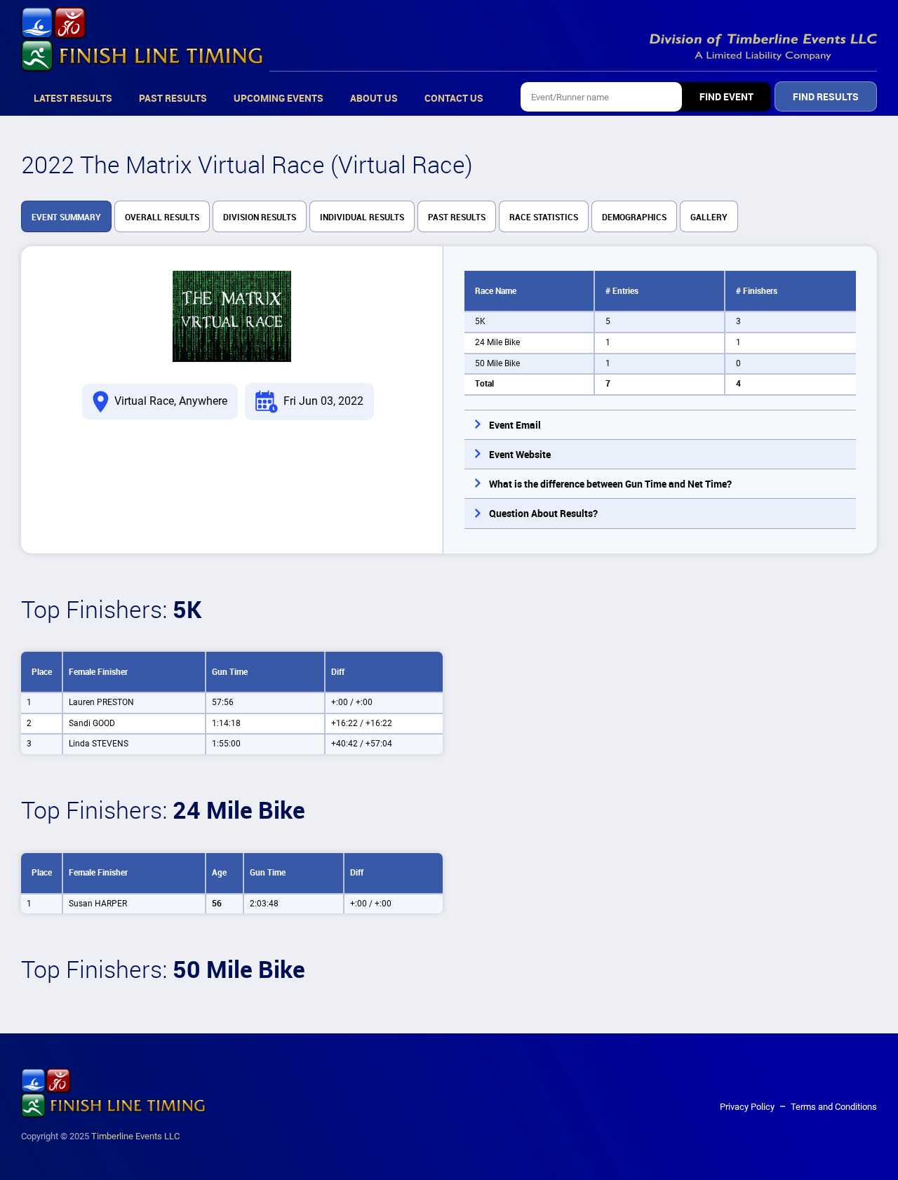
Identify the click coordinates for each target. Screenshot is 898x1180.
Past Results (173, 98)
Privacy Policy (747, 1106)
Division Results (259, 217)
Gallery (709, 217)
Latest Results (73, 98)
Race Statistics (543, 217)
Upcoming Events (278, 98)
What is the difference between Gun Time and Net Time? (610, 484)
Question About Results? (543, 513)
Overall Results (162, 217)
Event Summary (66, 217)
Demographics (634, 217)
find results (826, 96)
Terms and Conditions (834, 1106)
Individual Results (362, 217)
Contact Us (453, 98)
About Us (374, 98)
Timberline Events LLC (135, 1136)
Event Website (520, 454)
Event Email (515, 425)
